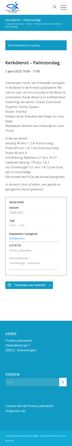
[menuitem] (52, 7)
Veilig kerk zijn (15, 411)
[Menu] (61, 7)
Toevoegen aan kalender (30, 285)
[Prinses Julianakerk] (29, 7)
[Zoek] (52, 7)
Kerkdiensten (17, 238)
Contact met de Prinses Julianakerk (29, 406)
